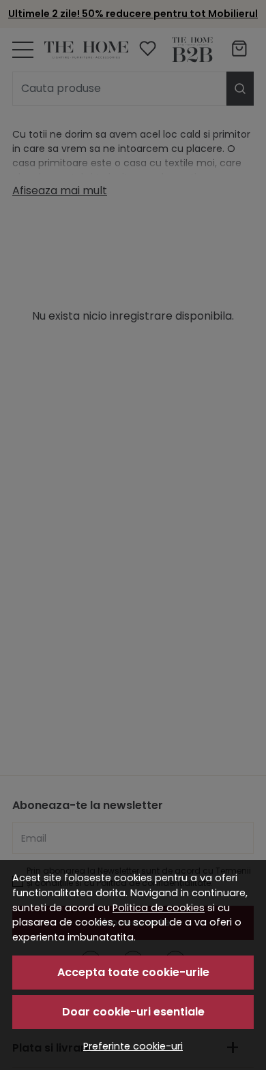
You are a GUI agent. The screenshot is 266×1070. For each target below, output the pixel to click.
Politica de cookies (159, 908)
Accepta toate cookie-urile (133, 972)
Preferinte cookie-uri (133, 1046)
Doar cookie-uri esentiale (133, 1012)
